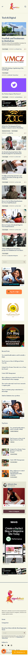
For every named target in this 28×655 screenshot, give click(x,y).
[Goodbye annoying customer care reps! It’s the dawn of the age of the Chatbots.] (14, 167)
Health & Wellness (14, 431)
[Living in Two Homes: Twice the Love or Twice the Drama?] (5, 452)
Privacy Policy (20, 637)
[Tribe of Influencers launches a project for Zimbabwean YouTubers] (14, 240)
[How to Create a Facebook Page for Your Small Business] (14, 216)
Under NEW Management (8, 373)
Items (3, 619)
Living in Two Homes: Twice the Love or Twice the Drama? (17, 450)
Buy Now (18, 649)
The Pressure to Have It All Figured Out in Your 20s (17, 439)
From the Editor (14, 462)
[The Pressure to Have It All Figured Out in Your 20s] (5, 441)
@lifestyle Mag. (12, 484)
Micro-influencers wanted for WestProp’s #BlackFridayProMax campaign (17, 473)
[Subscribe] (24, 632)
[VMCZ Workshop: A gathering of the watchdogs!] (14, 59)
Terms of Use (5, 638)
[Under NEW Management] (5, 462)
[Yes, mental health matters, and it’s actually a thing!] (5, 430)
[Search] (24, 261)
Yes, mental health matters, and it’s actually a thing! (17, 428)
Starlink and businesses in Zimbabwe (13, 39)
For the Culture (14, 477)
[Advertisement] (14, 103)
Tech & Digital (5, 49)
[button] (2, 6)
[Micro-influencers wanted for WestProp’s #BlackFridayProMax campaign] (5, 473)
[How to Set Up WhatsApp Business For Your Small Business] (14, 192)
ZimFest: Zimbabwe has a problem (11, 395)
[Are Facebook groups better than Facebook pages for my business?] (14, 143)
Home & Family (14, 454)
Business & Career (6, 130)
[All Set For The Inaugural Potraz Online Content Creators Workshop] (14, 117)
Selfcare (12, 442)
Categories (5, 623)
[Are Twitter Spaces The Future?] (14, 85)
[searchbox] (12, 262)
